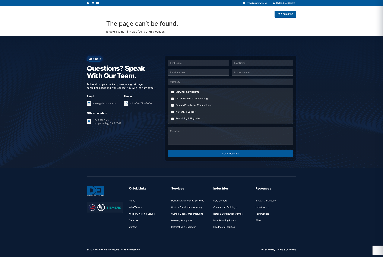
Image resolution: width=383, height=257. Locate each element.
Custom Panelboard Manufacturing (193, 105)
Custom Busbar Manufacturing (191, 98)
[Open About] (157, 14)
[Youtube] (97, 3)
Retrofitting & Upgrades (187, 118)
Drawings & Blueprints (187, 91)
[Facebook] (88, 3)
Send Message (230, 153)
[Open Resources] (207, 14)
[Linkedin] (93, 3)
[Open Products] (189, 14)
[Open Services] (173, 14)
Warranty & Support (185, 111)
